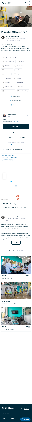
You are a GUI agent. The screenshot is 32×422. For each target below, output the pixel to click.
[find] (25, 3)
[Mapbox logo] (4, 200)
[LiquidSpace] (8, 408)
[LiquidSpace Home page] (8, 3)
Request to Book (16, 132)
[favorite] (9, 137)
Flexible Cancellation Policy (8, 159)
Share (23, 137)
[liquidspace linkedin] (21, 408)
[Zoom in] (4, 174)
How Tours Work (17, 144)
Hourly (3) (11, 251)
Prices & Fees (15, 121)
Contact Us (26, 408)
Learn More (16, 242)
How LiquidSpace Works (8, 155)
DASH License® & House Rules (9, 157)
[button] (31, 16)
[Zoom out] (4, 177)
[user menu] (29, 3)
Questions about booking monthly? (10, 161)
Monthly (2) (20, 251)
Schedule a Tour (16, 126)
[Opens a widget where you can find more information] (25, 419)
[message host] (27, 115)
